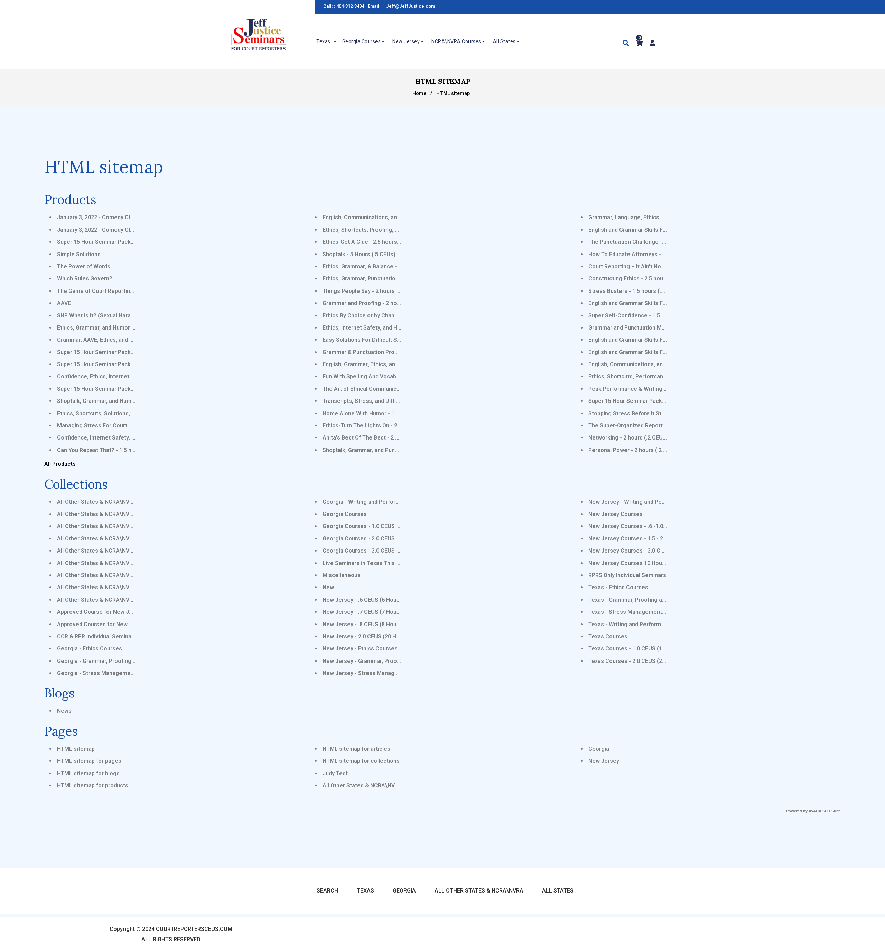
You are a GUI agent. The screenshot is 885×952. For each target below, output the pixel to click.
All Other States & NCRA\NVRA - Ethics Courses (119, 502)
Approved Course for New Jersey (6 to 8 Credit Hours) (127, 612)
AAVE (64, 303)
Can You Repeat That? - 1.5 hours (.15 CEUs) (114, 450)
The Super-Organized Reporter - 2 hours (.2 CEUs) (653, 425)
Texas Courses (607, 636)
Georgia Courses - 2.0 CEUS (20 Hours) (373, 538)
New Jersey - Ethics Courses (360, 648)
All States (558, 890)
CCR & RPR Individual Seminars (97, 636)
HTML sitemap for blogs (88, 773)
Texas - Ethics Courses (618, 587)
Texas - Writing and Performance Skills (638, 624)
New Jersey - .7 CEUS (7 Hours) (363, 612)
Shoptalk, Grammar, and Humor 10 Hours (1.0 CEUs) (123, 401)
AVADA (815, 811)
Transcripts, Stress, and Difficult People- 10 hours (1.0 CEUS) (401, 401)
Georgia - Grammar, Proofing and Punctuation (116, 661)
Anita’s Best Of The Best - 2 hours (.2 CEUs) (379, 437)
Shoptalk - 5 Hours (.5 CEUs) (359, 254)
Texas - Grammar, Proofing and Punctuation (644, 600)
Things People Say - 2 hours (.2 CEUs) (371, 291)
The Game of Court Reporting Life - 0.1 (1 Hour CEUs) (126, 291)
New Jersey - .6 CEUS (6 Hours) (363, 600)
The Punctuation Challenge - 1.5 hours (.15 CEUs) (652, 242)
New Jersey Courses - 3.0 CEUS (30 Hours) (643, 550)
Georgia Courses (345, 514)
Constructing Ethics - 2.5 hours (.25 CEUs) (642, 278)
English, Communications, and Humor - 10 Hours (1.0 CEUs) (399, 217)
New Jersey (603, 761)
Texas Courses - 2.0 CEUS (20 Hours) (636, 661)
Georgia (598, 749)
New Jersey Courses (615, 514)
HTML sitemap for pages (89, 761)
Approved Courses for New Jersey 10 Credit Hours (123, 624)
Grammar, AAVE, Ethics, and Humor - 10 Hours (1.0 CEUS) (130, 339)
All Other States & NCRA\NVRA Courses (108, 550)
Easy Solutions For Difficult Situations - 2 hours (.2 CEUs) (396, 339)
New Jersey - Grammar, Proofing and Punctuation (386, 661)
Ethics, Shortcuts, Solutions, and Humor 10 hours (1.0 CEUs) (134, 413)
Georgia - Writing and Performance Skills (375, 502)
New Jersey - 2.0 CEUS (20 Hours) (366, 636)
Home (419, 93)
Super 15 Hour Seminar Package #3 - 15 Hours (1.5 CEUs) (131, 364)
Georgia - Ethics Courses (89, 648)
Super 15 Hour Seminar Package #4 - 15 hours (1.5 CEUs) (662, 401)
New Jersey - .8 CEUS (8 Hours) (363, 624)
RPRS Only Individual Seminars (627, 575)
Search (327, 890)
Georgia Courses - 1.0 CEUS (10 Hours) (373, 526)
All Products (60, 464)
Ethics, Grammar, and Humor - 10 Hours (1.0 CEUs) (121, 327)
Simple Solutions (79, 254)
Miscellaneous (342, 575)
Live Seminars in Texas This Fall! (365, 563)
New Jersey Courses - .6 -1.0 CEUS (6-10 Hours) (650, 526)
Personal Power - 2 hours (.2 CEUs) (633, 450)
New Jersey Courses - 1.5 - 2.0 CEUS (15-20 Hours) (654, 538)
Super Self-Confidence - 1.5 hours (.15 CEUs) (646, 315)
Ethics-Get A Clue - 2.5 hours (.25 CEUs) (374, 242)
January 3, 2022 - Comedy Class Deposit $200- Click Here (131, 230)
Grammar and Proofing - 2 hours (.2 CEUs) (376, 303)
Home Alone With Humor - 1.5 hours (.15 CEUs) (383, 413)
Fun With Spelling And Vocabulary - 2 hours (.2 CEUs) (390, 376)
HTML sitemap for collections (361, 761)
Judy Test (335, 773)
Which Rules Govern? (84, 278)
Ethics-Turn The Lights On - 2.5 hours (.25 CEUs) (384, 425)
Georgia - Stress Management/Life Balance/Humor (123, 673)
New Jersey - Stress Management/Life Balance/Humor (394, 673)
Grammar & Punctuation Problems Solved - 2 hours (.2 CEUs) (401, 352)
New (328, 587)
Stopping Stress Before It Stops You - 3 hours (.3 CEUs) (660, 413)
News (64, 711)
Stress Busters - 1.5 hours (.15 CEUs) (636, 291)
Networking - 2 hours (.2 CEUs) (628, 437)
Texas (365, 890)
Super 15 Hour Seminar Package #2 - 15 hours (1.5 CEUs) (131, 389)
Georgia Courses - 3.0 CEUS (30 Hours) (373, 550)
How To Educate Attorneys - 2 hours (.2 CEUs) (647, 254)
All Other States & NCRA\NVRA (362, 785)
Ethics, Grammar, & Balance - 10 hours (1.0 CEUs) (386, 266)
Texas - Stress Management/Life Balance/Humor (652, 612)
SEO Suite (831, 811)
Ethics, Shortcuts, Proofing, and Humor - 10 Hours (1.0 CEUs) (401, 230)
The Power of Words (83, 266)
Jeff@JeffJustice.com (410, 6)
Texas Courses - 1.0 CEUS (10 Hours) (636, 648)
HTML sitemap (76, 749)
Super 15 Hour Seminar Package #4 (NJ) (109, 242)
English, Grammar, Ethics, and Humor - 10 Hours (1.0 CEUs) (398, 364)
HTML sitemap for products (92, 785)
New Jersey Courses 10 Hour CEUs (633, 563)
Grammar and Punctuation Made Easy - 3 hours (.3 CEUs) (661, 327)
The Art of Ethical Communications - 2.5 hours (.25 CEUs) (396, 389)
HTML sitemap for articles (356, 749)
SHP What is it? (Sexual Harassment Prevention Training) (131, 315)
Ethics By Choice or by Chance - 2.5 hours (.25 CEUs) (390, 315)
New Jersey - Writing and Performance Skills (646, 502)
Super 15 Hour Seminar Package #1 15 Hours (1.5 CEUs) (129, 352)
